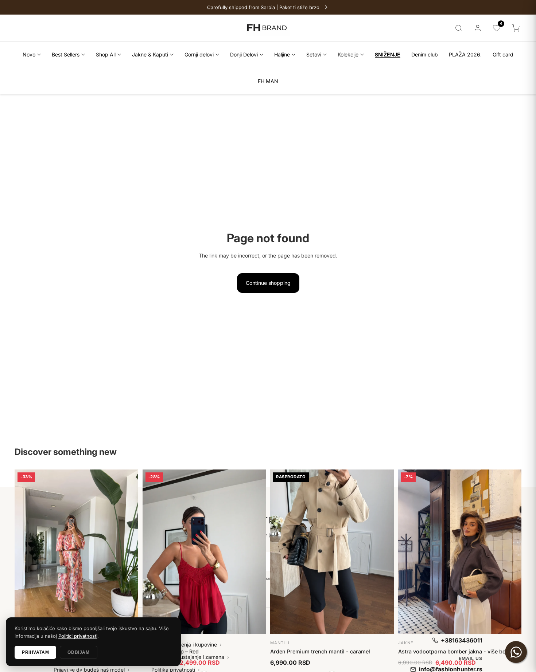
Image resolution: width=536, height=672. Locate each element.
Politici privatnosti (77, 636)
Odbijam (78, 652)
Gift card (503, 54)
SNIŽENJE (387, 54)
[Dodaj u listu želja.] (128, 475)
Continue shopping (268, 283)
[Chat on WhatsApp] (516, 652)
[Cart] (515, 28)
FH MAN (268, 81)
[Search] (459, 28)
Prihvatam (35, 652)
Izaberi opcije (76, 478)
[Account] (477, 28)
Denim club (424, 54)
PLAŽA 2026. (465, 54)
